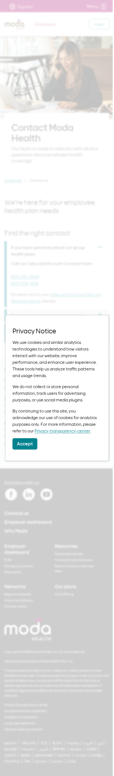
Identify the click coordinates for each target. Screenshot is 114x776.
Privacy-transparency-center (62, 431)
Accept (25, 443)
